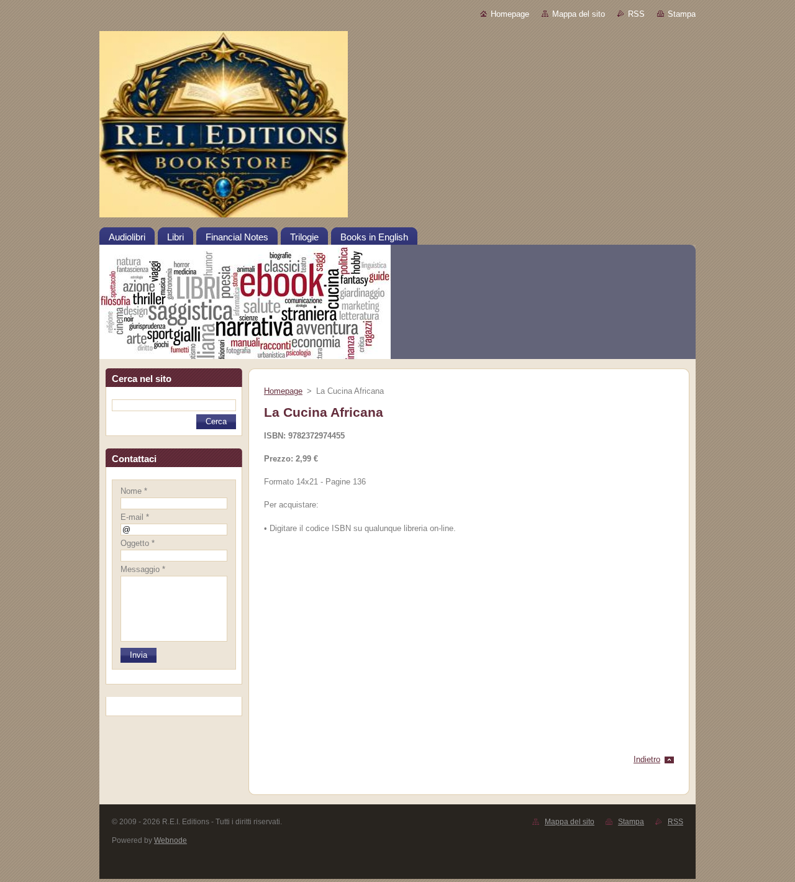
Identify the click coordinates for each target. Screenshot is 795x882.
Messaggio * (142, 569)
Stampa (682, 14)
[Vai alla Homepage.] (397, 128)
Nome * (133, 491)
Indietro (647, 759)
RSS (636, 14)
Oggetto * (137, 543)
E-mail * (134, 517)
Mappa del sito (578, 14)
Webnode (170, 840)
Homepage (510, 14)
